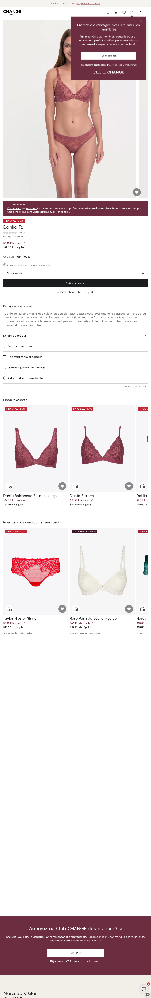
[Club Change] (124, 13)
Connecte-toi (14, 208)
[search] (108, 13)
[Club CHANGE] (132, 13)
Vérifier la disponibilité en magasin (75, 292)
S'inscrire (75, 952)
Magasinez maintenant (88, 3)
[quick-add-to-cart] (9, 486)
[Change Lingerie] (12, 12)
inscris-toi (31, 208)
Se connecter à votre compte (85, 961)
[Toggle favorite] (137, 192)
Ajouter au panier (75, 282)
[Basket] (140, 13)
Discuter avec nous (20, 346)
